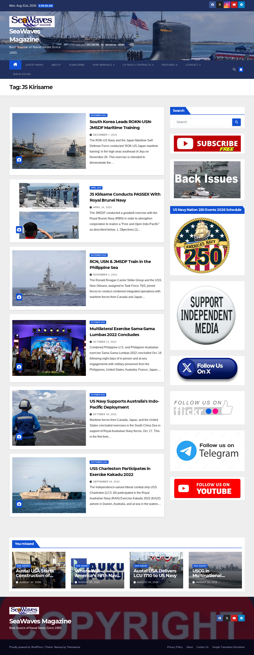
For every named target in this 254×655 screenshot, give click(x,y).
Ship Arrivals (103, 64)
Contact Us (203, 647)
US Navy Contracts (137, 64)
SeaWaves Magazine (40, 621)
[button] (234, 69)
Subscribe (77, 64)
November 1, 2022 (105, 274)
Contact (192, 64)
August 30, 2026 (30, 582)
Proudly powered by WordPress (26, 647)
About (56, 64)
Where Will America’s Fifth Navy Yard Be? (97, 575)
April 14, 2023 (102, 207)
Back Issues (22, 74)
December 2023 (98, 115)
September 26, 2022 (106, 481)
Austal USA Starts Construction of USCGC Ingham (35, 575)
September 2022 (99, 462)
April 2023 (96, 188)
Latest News (34, 64)
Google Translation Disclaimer (228, 647)
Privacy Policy (175, 647)
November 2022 (99, 255)
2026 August (23, 566)
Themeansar (73, 647)
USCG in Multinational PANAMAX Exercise (213, 575)
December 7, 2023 (105, 135)
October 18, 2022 (105, 414)
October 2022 (98, 322)
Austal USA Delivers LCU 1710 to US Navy (155, 573)
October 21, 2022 (105, 342)
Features (169, 64)
